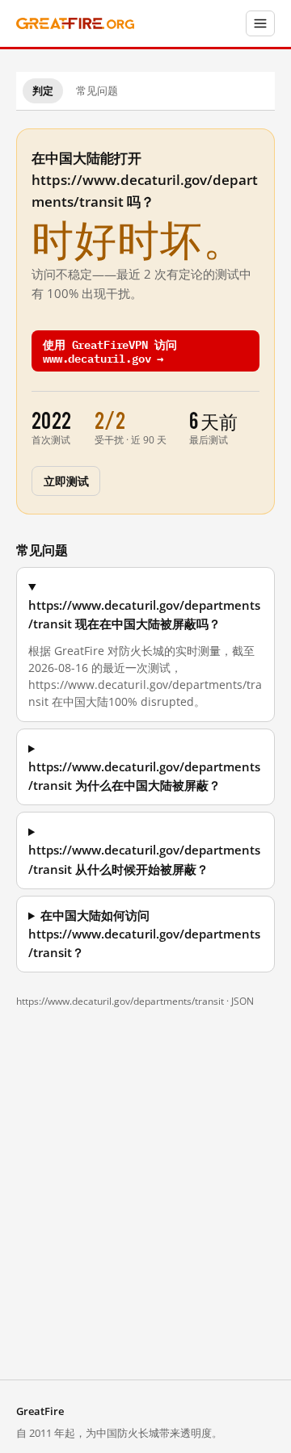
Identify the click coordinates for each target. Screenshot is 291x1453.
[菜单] (260, 23)
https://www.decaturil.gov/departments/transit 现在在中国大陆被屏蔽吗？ (144, 615)
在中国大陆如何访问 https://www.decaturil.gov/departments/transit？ (144, 934)
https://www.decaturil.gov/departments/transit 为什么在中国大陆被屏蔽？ (144, 776)
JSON (242, 1001)
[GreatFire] (75, 24)
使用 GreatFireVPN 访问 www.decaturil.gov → (109, 350)
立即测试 (66, 480)
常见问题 (97, 90)
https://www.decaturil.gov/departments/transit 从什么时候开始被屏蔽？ (144, 859)
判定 (42, 90)
